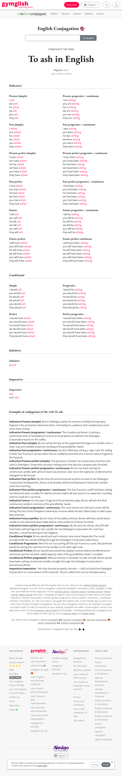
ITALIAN (100, 13)
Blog (11, 669)
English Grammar (103, 708)
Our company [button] (16, 651)
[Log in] (116, 5)
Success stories (16, 662)
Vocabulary (102, 704)
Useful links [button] (101, 651)
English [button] (91, 4)
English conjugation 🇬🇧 (72, 622)
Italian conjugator (103, 739)
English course (62, 591)
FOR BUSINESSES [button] (81, 651)
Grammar (99, 685)
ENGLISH (66, 13)
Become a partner (82, 670)
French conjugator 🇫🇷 (51, 619)
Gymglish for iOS (39, 730)
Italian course (25, 594)
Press (12, 701)
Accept (106, 764)
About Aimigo (16, 658)
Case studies (79, 674)
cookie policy (42, 765)
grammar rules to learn (46, 610)
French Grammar (103, 658)
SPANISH (77, 13)
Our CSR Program (18, 689)
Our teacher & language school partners (81, 686)
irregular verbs (69, 613)
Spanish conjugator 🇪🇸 (74, 619)
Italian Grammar (103, 700)
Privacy (76, 697)
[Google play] (80, 629)
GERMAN (89, 13)
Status (12, 709)
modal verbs (88, 613)
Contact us (14, 697)
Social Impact (18, 692)
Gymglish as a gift (39, 669)
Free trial (72, 4)
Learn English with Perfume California (37, 681)
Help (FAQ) (14, 705)
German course (95, 591)
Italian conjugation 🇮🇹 (49, 622)
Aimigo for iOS (59, 673)
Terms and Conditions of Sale (80, 713)
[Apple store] (83, 629)
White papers (80, 677)
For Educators (80, 665)
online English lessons (95, 585)
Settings (95, 764)
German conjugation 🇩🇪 (98, 619)
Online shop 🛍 (38, 665)
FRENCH (54, 13)
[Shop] (106, 5)
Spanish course (78, 591)
